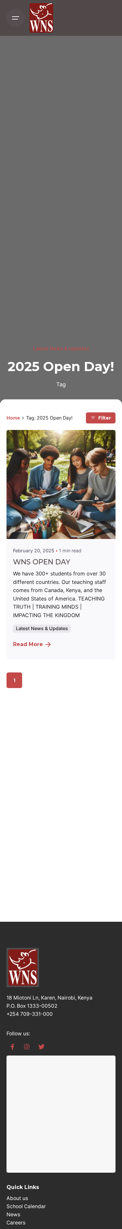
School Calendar (26, 1206)
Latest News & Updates (61, 348)
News (13, 1214)
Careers (16, 1223)
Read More (28, 644)
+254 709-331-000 (30, 1014)
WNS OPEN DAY (41, 562)
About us (17, 1198)
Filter (104, 418)
